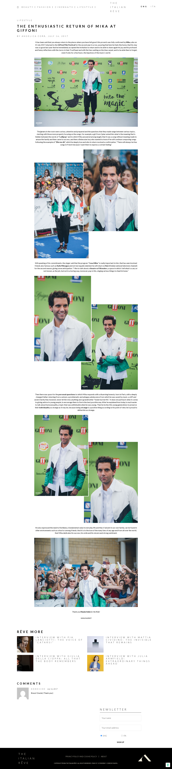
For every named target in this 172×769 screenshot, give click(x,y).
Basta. (115, 763)
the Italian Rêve (71, 763)
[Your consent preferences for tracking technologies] (168, 765)
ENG (105, 736)
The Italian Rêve (118, 7)
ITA (124, 736)
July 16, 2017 (52, 689)
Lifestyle (25, 20)
